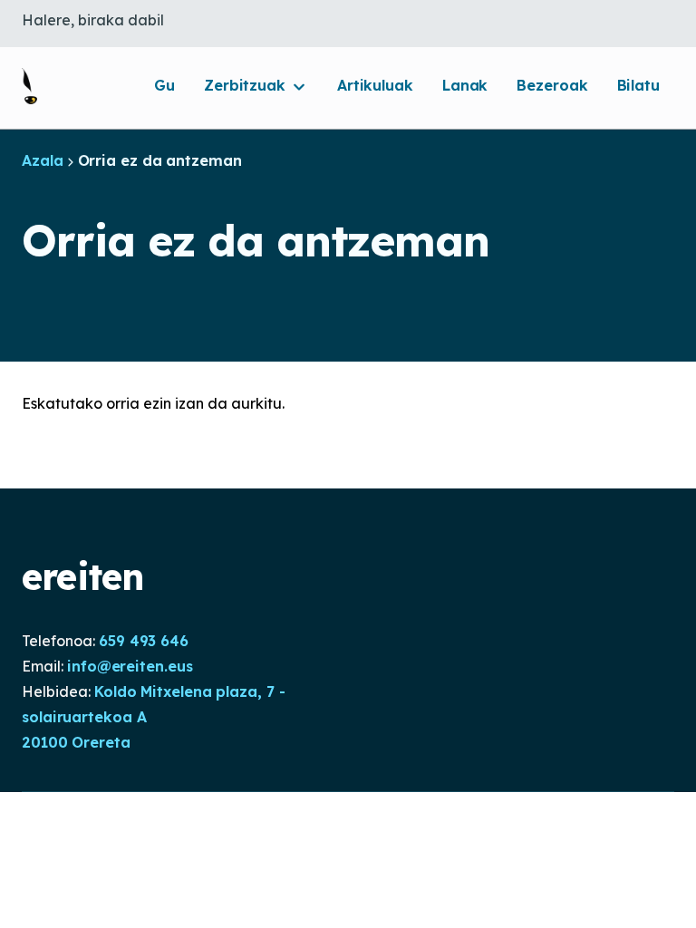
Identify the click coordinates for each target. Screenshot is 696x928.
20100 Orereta (76, 742)
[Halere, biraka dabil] (29, 86)
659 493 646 (143, 641)
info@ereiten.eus (129, 666)
